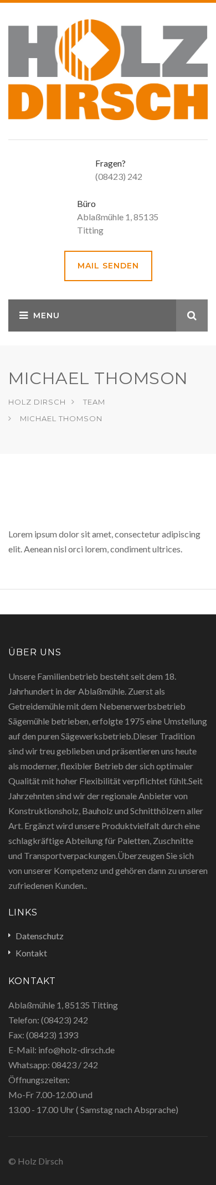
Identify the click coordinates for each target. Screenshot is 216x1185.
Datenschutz (40, 935)
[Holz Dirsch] (108, 68)
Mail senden (108, 266)
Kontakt (31, 953)
